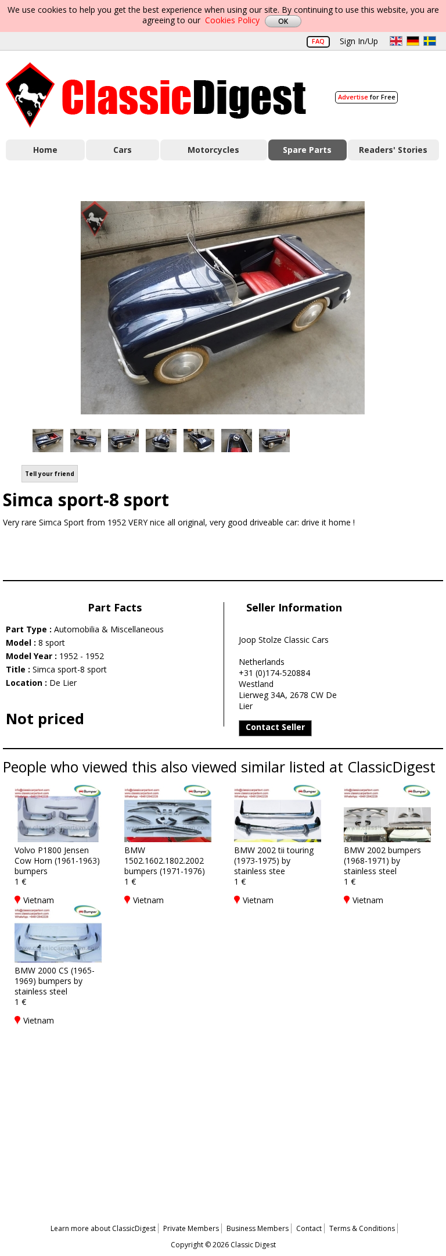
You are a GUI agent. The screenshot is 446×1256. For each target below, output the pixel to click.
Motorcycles (213, 149)
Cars (122, 149)
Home (45, 149)
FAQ (318, 41)
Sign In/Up (359, 40)
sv (429, 41)
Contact (309, 1228)
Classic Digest (156, 95)
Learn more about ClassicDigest (103, 1228)
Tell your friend (49, 474)
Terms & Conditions (362, 1228)
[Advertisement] (223, 1111)
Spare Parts (307, 149)
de (413, 41)
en (396, 41)
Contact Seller (275, 726)
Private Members (191, 1228)
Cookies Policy (232, 20)
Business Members (257, 1228)
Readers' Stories (393, 149)
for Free (366, 96)
